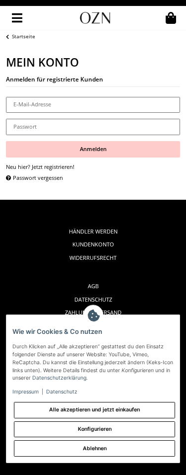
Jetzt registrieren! (53, 166)
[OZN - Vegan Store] (95, 17)
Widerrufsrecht (93, 257)
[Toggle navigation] (17, 18)
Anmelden (93, 149)
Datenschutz (93, 299)
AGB (93, 286)
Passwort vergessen (37, 177)
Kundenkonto (93, 244)
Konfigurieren (95, 429)
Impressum (25, 392)
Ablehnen (95, 448)
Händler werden (93, 231)
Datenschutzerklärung (59, 378)
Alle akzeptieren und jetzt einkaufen (94, 409)
